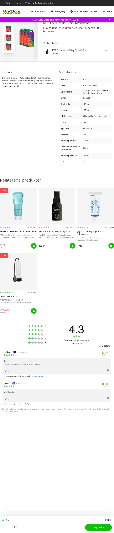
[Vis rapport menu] (108, 370)
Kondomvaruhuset (37, 376)
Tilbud (110, 11)
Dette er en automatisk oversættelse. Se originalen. (22, 364)
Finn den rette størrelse (85, 11)
